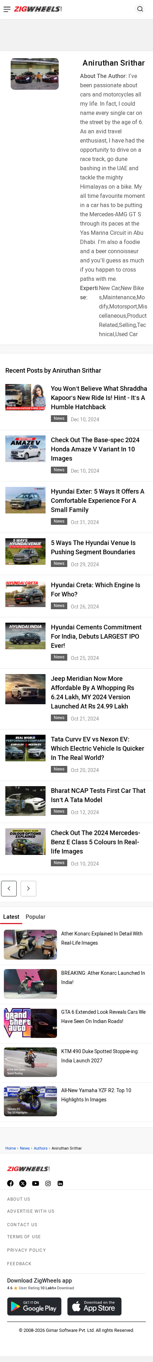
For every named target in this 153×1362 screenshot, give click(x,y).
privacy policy (26, 1250)
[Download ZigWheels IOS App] (94, 1306)
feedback (19, 1263)
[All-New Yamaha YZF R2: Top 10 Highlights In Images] (30, 1101)
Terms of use (24, 1236)
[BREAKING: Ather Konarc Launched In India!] (30, 984)
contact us (22, 1224)
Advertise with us (30, 1211)
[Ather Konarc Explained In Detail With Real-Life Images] (30, 944)
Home (10, 1148)
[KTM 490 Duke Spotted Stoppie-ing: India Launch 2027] (30, 1062)
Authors (41, 1148)
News (25, 1148)
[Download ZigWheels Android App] (34, 1306)
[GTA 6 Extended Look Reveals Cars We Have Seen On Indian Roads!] (30, 1023)
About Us (19, 1199)
